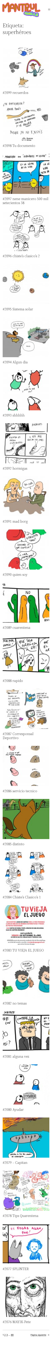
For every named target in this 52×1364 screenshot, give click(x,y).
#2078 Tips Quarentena (20, 1216)
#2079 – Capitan (15, 1163)
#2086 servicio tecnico (20, 791)
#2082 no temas (15, 1003)
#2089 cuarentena (16, 628)
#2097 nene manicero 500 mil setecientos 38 (25, 201)
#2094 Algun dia (15, 362)
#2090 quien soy (15, 575)
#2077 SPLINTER (16, 1269)
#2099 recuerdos (15, 93)
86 (12, 1335)
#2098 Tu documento (19, 146)
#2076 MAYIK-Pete (17, 1322)
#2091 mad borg (15, 521)
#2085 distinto (13, 844)
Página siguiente (40, 1335)
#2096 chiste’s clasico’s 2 (21, 256)
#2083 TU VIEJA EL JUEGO (23, 950)
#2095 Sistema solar (18, 309)
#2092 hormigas (15, 468)
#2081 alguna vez (16, 1056)
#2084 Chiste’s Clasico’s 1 (22, 897)
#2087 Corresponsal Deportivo (18, 736)
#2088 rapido (13, 681)
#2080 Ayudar (13, 1110)
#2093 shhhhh (14, 415)
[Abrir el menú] (49, 9)
